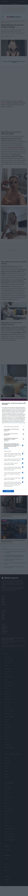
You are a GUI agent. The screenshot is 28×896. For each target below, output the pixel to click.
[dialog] (14, 448)
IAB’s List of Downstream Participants (15, 422)
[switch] (23, 429)
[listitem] (14, 426)
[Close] (25, 403)
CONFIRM (8, 491)
